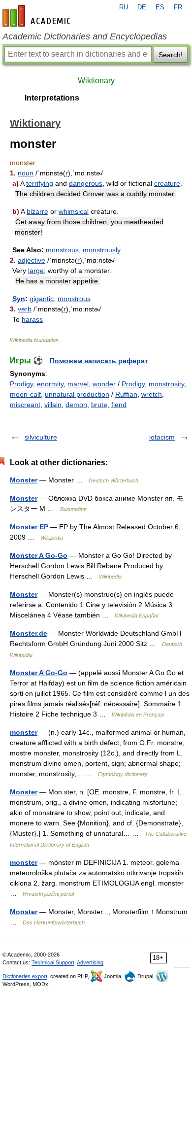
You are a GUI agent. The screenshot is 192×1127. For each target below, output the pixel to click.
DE (141, 7)
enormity (50, 384)
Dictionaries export (24, 976)
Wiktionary (96, 80)
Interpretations (52, 98)
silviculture (41, 437)
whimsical (74, 211)
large (36, 270)
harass (32, 319)
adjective (31, 260)
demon (76, 405)
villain (53, 405)
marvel (78, 384)
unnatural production (77, 394)
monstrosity (166, 384)
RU (123, 7)
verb (25, 309)
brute (99, 405)
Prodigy (21, 384)
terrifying (39, 183)
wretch (151, 394)
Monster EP (29, 527)
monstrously (102, 250)
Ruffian (126, 394)
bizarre (37, 211)
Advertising (90, 962)
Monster (23, 480)
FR (178, 7)
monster (23, 732)
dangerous (85, 183)
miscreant (25, 405)
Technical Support (53, 962)
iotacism (162, 437)
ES (160, 7)
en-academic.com (37, 16)
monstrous (62, 250)
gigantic (42, 299)
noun (25, 173)
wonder (104, 384)
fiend (119, 405)
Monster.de (28, 633)
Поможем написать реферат (99, 361)
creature (167, 183)
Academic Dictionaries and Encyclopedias (84, 36)
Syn (18, 299)
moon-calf (25, 394)
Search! (171, 55)
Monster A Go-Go (38, 555)
